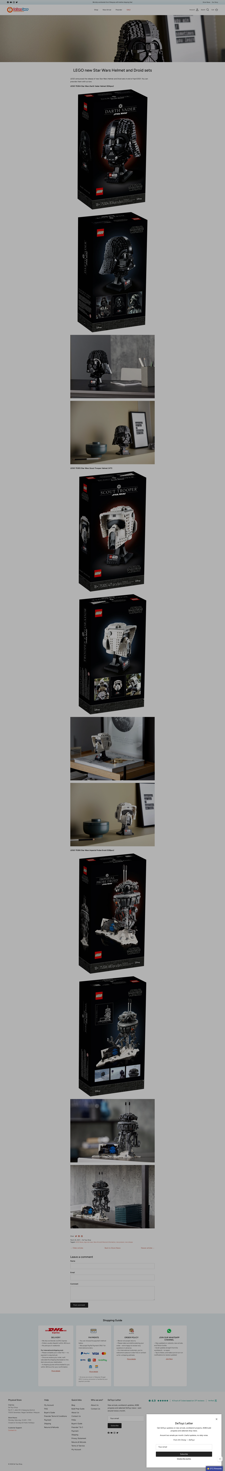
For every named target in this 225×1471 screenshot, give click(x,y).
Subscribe (184, 1454)
